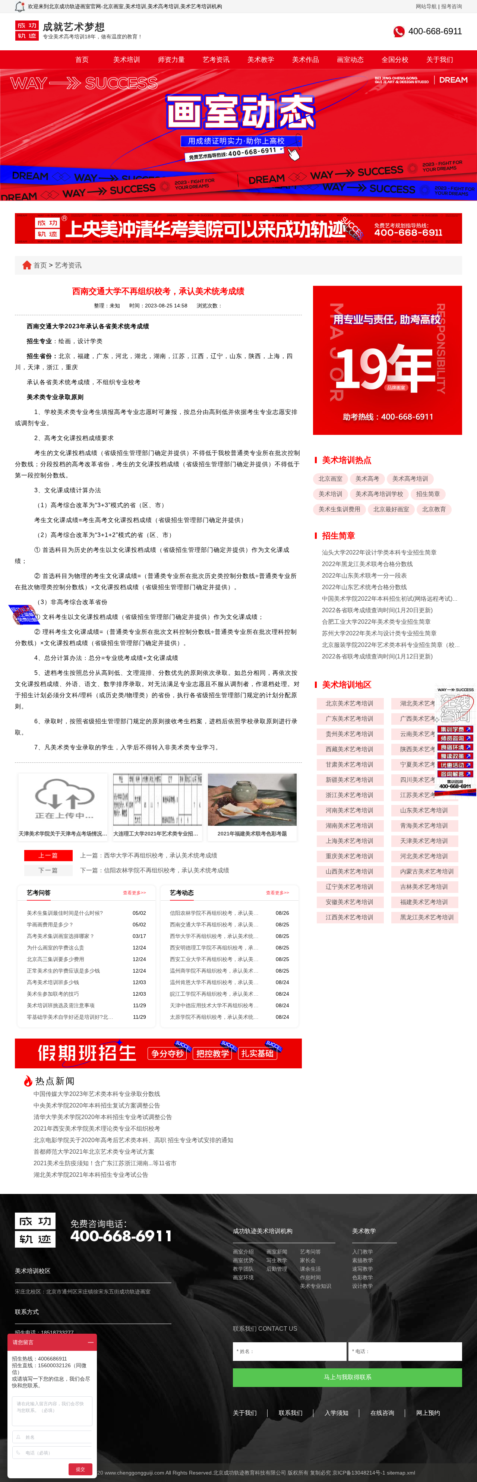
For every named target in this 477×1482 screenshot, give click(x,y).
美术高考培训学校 (379, 494)
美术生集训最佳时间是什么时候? (65, 913)
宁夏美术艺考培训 (424, 764)
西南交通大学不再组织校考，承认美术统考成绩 (214, 925)
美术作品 (305, 59)
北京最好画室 (391, 509)
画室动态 (350, 59)
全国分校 (395, 59)
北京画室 (330, 478)
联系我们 (291, 1413)
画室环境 (243, 1277)
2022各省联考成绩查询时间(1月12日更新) (377, 656)
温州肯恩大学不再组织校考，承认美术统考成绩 (214, 982)
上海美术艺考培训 (349, 841)
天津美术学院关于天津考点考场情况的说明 (63, 834)
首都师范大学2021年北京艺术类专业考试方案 (94, 1151)
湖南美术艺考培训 (349, 825)
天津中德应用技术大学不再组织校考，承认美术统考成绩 (214, 1005)
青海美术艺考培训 (424, 825)
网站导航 (426, 6)
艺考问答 (310, 1252)
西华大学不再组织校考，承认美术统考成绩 (160, 855)
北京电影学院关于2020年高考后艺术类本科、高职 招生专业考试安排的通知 (133, 1140)
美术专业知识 (315, 1286)
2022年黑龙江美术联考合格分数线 (367, 564)
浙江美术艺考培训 (349, 795)
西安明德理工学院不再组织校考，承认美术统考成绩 (214, 948)
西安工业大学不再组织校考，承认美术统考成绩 (214, 959)
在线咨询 (382, 1413)
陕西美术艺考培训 (424, 749)
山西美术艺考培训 (349, 871)
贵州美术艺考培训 (349, 734)
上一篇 (48, 855)
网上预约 (428, 1413)
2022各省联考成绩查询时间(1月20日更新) (377, 610)
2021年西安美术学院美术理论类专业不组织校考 (97, 1128)
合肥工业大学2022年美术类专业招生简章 (376, 622)
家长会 (308, 1260)
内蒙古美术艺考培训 (427, 871)
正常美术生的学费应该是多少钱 (63, 971)
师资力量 (171, 59)
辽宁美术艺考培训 (349, 887)
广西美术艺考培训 (424, 718)
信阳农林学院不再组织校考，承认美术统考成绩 (166, 870)
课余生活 (310, 1269)
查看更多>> (134, 892)
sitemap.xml (401, 1473)
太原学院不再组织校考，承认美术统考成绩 (214, 1017)
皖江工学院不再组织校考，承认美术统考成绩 (214, 994)
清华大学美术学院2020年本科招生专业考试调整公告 (103, 1117)
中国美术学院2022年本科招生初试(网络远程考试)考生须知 (399, 598)
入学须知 (336, 1413)
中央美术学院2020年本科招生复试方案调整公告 (97, 1105)
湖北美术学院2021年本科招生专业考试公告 (91, 1175)
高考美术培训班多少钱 (53, 982)
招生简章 (428, 494)
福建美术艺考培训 (424, 902)
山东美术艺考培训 (424, 810)
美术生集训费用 (339, 509)
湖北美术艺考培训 (424, 703)
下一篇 (48, 870)
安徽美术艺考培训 (349, 902)
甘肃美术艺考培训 (349, 764)
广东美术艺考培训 (349, 718)
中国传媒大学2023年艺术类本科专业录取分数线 (97, 1094)
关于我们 (439, 59)
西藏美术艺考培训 (349, 749)
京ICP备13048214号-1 (358, 1473)
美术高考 (367, 478)
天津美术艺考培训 (424, 841)
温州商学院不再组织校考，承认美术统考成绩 (214, 971)
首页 (82, 59)
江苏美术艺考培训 (424, 795)
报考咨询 (451, 6)
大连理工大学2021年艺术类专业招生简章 (157, 834)
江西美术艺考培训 (349, 917)
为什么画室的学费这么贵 (55, 948)
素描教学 (362, 1260)
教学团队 (243, 1269)
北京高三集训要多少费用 (55, 959)
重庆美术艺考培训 (349, 856)
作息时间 (310, 1277)
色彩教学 (362, 1277)
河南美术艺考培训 (349, 810)
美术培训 (126, 59)
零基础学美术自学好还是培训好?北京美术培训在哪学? (71, 1017)
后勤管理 (276, 1269)
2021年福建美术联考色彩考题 (252, 834)
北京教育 (434, 509)
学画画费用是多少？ (50, 925)
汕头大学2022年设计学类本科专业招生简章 (379, 552)
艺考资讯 (216, 59)
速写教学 (362, 1269)
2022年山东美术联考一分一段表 (364, 575)
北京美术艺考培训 (349, 703)
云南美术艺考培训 (424, 734)
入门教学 (362, 1252)
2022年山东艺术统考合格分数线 (364, 587)
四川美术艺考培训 (424, 780)
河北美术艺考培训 (424, 856)
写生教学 (276, 1260)
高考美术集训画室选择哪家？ (61, 936)
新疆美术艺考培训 (349, 780)
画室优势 (243, 1260)
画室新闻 (276, 1252)
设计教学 (362, 1286)
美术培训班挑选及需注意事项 (61, 1005)
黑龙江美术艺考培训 (427, 917)
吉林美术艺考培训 (424, 887)
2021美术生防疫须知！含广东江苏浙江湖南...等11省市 (105, 1163)
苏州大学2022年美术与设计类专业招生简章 (379, 633)
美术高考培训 (410, 478)
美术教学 (260, 59)
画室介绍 (243, 1252)
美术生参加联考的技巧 (53, 994)
